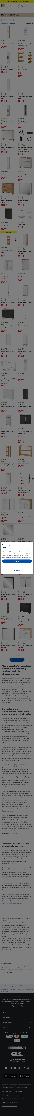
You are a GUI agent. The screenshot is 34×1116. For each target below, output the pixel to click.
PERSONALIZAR (17, 566)
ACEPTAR (17, 561)
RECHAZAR (17, 570)
